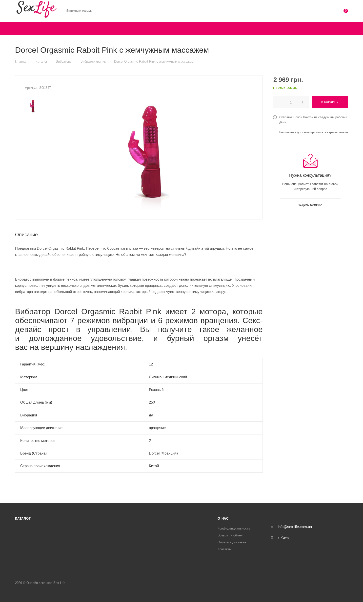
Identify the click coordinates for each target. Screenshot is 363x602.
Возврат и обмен (230, 535)
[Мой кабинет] (325, 12)
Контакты (224, 549)
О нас (223, 518)
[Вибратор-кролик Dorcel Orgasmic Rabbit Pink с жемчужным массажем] (149, 154)
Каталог (23, 518)
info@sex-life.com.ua (295, 527)
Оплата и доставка (232, 542)
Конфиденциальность (234, 528)
